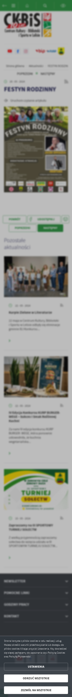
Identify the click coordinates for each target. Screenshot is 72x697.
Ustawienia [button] (36, 667)
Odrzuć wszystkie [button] (36, 678)
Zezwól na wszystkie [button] (36, 690)
